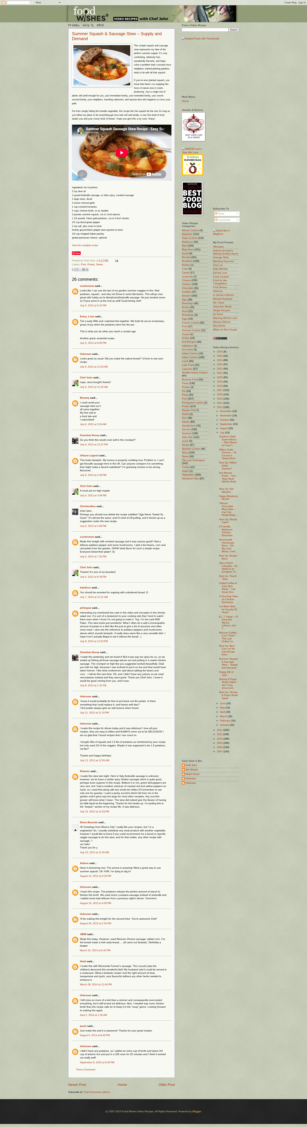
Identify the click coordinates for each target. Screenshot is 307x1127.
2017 (220, 390)
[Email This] (73, 269)
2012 (220, 730)
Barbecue (187, 242)
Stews (99, 264)
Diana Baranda (89, 822)
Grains (185, 338)
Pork (83, 264)
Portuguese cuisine (192, 402)
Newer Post (77, 1085)
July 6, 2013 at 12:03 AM (94, 366)
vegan (185, 471)
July (222, 432)
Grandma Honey (89, 435)
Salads (186, 421)
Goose (185, 334)
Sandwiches (188, 425)
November (226, 415)
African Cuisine (190, 230)
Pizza (185, 394)
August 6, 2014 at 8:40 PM (95, 1035)
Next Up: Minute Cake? (228, 521)
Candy (185, 272)
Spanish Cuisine (191, 448)
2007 (220, 751)
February (225, 720)
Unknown (85, 354)
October (225, 420)
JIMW (83, 934)
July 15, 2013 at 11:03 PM (94, 811)
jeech (83, 1026)
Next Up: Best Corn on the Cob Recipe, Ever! (227, 650)
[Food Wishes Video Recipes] (226, 234)
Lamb (185, 361)
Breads (186, 257)
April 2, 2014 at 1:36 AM (93, 1015)
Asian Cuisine (189, 238)
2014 (220, 403)
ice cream (187, 349)
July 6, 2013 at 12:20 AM (94, 387)
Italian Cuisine (190, 357)
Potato (91, 264)
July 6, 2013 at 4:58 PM (93, 526)
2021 (220, 373)
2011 (220, 734)
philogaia (85, 608)
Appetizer (187, 234)
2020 (220, 377)
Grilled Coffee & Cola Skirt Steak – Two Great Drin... (228, 587)
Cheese (186, 280)
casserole (187, 276)
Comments (223, 220)
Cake (185, 268)
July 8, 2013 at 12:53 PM (94, 641)
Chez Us (218, 265)
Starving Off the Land (225, 318)
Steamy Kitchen (222, 322)
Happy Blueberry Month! (228, 498)
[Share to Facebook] (83, 269)
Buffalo (186, 265)
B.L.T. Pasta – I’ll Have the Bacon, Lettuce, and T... (228, 622)
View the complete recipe (85, 245)
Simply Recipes (221, 310)
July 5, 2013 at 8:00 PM (93, 343)
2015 (220, 398)
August (224, 428)
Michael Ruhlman (223, 299)
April (223, 712)
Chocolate (187, 288)
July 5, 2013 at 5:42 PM (93, 305)
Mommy (84, 398)
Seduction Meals (222, 306)
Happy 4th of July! (226, 673)
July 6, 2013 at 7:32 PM (93, 556)
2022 (220, 368)
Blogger (196, 1111)
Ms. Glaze (218, 302)
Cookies (186, 291)
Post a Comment (85, 1069)
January (225, 725)
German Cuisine (191, 330)
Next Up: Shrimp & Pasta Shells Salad (228, 695)
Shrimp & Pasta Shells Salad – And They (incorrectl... (228, 683)
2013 (220, 407)
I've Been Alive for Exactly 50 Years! (228, 609)
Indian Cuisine (190, 353)
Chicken (186, 284)
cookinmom (87, 286)
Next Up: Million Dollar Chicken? (228, 465)
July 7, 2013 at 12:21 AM (94, 597)
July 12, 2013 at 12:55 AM (94, 760)
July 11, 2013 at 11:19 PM (94, 712)
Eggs (185, 318)
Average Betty (221, 257)
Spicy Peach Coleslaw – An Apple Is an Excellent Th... (228, 567)
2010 (220, 738)
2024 (220, 360)
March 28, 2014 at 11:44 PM (96, 984)
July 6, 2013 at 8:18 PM (93, 576)
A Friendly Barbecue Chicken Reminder (226, 531)
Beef (184, 245)
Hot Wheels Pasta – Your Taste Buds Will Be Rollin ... (227, 479)
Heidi (83, 961)
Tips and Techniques (193, 460)
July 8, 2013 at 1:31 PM (93, 685)
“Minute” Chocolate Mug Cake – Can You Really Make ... (228, 509)
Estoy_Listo (87, 316)
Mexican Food (190, 379)
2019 (220, 381)
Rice (184, 418)
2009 (220, 743)
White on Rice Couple (225, 329)
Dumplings (188, 315)
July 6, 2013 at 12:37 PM (94, 444)
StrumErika (219, 325)
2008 (220, 747)
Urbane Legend (89, 455)
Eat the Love (220, 272)
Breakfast (187, 261)
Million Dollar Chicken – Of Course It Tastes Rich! (227, 454)
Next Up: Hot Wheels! (226, 490)
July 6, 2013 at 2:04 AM (93, 424)
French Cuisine (190, 322)
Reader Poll (188, 410)
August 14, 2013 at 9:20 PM (95, 876)
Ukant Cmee (192, 774)
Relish (185, 414)
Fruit (184, 326)
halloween (187, 345)
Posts (220, 213)
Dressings (187, 303)
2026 (220, 351)
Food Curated (221, 276)
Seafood (186, 433)
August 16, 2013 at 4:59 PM (95, 903)
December (226, 411)
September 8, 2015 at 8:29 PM (97, 1062)
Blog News (188, 249)
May (222, 707)
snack (185, 441)
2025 (220, 356)
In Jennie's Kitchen (223, 295)
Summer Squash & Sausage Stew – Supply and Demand (228, 663)
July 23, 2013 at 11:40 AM (94, 852)
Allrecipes (218, 246)
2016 (220, 394)
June (223, 703)
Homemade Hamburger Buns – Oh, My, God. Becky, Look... (228, 545)
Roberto (85, 771)
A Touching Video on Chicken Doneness (228, 599)
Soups (185, 445)
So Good (218, 314)
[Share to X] (80, 269)
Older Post (167, 1085)
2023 (220, 364)
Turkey (186, 467)
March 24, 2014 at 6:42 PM (95, 950)
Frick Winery (220, 287)
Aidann (84, 863)
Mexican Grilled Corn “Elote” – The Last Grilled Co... (228, 637)
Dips (184, 299)
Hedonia (217, 291)
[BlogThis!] (77, 269)
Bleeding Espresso (223, 261)
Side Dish (187, 437)
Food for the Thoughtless (220, 282)
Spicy (185, 452)
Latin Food (188, 365)
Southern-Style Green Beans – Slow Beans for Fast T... (228, 441)
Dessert (186, 295)
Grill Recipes (189, 342)
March (224, 716)
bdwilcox (85, 587)
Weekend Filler (190, 478)
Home (122, 1085)
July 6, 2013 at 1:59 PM (93, 475)
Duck (185, 311)
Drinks (185, 307)
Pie (183, 391)
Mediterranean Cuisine (195, 372)
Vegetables (188, 474)
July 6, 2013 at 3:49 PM (93, 495)
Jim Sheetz (191, 769)
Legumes (187, 369)
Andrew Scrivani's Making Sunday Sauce (225, 252)
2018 (220, 386)
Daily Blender (220, 269)
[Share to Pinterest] (87, 269)
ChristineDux (88, 506)
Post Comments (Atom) (97, 1092)
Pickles (186, 387)
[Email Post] (116, 260)
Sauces (186, 429)
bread (185, 253)
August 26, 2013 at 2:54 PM (95, 923)
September (226, 424)
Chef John (86, 377)
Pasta (185, 383)
